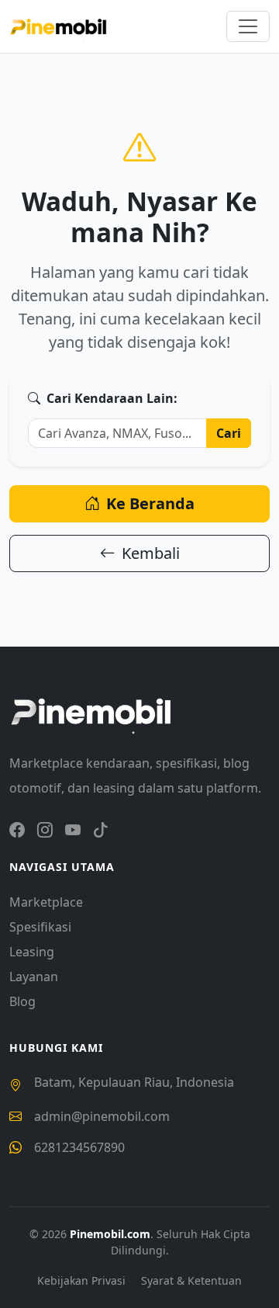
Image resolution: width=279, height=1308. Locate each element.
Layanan (33, 976)
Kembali (151, 553)
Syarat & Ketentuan (191, 1280)
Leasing (31, 951)
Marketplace (46, 902)
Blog (22, 1001)
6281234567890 (79, 1147)
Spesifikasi (40, 926)
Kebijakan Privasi (83, 1280)
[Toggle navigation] (248, 26)
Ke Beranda (150, 503)
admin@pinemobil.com (102, 1116)
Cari (228, 433)
